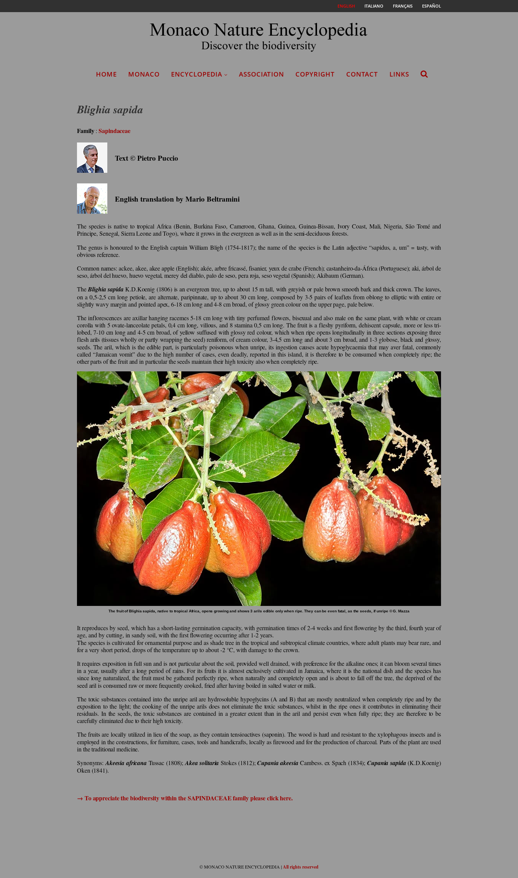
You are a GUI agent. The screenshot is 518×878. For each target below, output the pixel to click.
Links (399, 74)
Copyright (315, 74)
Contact (362, 74)
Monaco (144, 74)
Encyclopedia (196, 74)
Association (261, 74)
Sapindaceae (114, 130)
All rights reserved (301, 867)
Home (106, 74)
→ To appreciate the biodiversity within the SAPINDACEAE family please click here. (185, 797)
